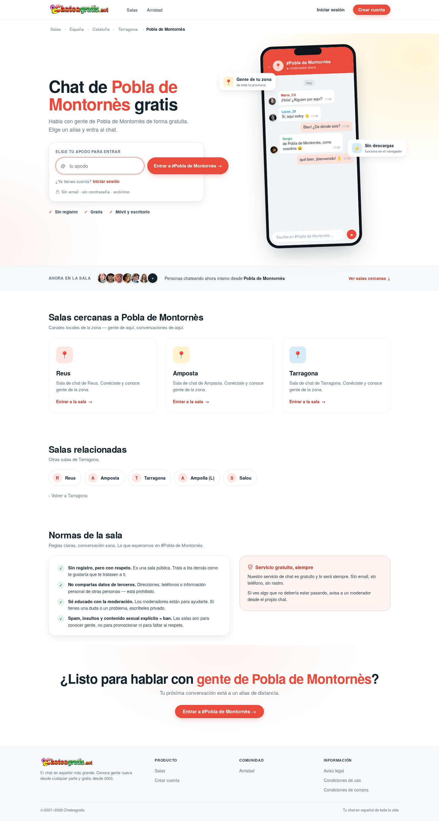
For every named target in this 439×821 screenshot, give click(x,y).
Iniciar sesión (331, 10)
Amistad (154, 10)
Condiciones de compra (346, 790)
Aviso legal (334, 771)
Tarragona (128, 29)
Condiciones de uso (342, 780)
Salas (132, 10)
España (77, 29)
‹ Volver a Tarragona (68, 495)
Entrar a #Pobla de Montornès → (188, 165)
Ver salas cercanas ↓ (369, 278)
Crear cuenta (371, 10)
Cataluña (101, 29)
